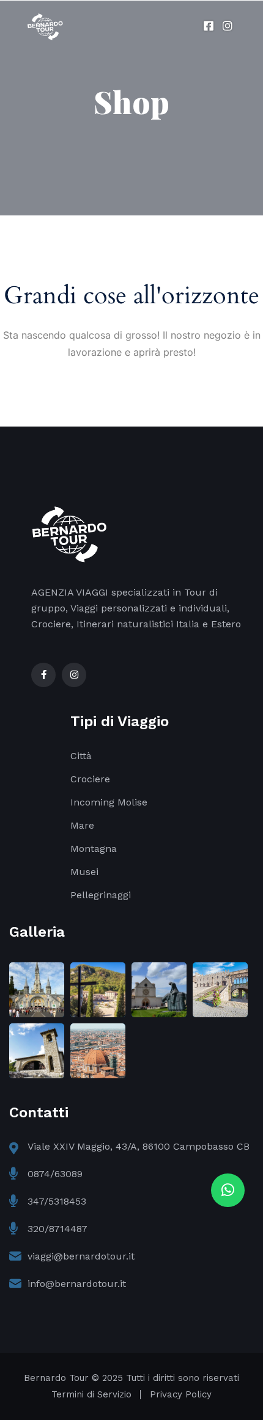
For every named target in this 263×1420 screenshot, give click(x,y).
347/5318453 (57, 1201)
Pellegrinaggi (100, 895)
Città (81, 756)
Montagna (93, 848)
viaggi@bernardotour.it (81, 1256)
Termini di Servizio (91, 1394)
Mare (82, 825)
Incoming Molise (108, 802)
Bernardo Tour (56, 1377)
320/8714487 (57, 1228)
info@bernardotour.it (77, 1283)
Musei (84, 872)
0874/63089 (55, 1174)
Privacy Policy (181, 1394)
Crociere (90, 779)
